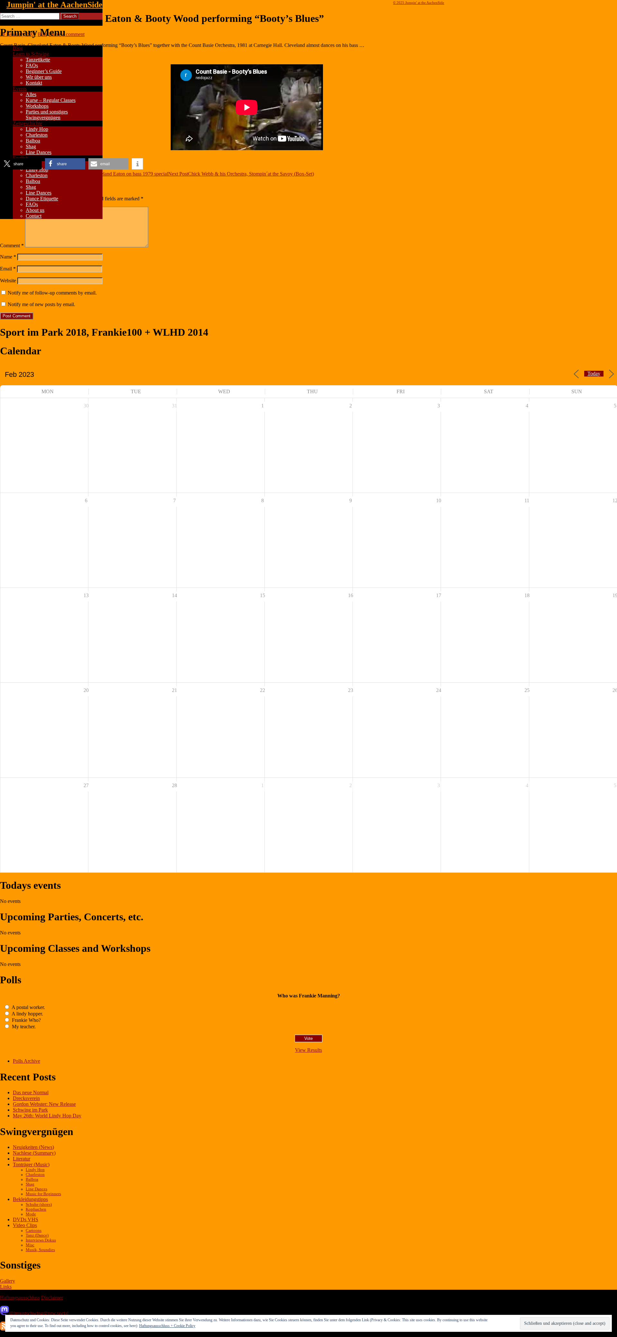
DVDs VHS (25, 1219)
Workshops (37, 106)
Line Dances (38, 152)
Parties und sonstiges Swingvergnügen (47, 114)
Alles (31, 94)
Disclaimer (52, 1297)
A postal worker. (28, 1007)
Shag (31, 146)
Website (8, 280)
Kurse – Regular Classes (51, 100)
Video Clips (25, 1225)
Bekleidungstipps (30, 1199)
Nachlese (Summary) (34, 1153)
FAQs (32, 65)
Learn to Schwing (31, 54)
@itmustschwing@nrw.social (38, 1313)
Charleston (37, 135)
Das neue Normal (31, 1092)
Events (20, 88)
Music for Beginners (43, 1194)
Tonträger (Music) (31, 1164)
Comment (12, 245)
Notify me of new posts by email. (41, 304)
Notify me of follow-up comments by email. (52, 293)
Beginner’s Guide (44, 71)
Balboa (33, 140)
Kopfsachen (36, 1209)
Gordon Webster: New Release (44, 1104)
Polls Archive (26, 1061)
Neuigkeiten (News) (33, 1147)
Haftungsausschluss (20, 1297)
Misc (30, 1245)
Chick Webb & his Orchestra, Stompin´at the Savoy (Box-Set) (241, 174)
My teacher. (23, 1026)
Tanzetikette (38, 59)
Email (8, 268)
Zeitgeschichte (27, 123)
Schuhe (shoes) (39, 1204)
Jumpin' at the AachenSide (54, 4)
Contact (33, 216)
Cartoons (33, 1230)
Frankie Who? (26, 1020)
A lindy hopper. (27, 1013)
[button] (22, 163)
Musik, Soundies (40, 1250)
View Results (308, 1050)
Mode (31, 1214)
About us (35, 210)
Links (6, 1286)
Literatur (21, 1158)
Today (593, 373)
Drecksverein (26, 1098)
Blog (18, 48)
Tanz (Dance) (37, 1235)
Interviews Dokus (41, 1240)
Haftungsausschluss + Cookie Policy (167, 1325)
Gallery (7, 1281)
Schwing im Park (30, 1110)
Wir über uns (39, 77)
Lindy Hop (37, 129)
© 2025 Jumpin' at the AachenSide (418, 3)
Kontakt (34, 83)
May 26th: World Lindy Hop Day (47, 1115)
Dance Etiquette (42, 198)
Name (8, 256)
